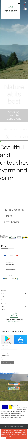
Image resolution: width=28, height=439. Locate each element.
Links (2, 306)
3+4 (2, 357)
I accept (3, 438)
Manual (3, 300)
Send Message (7, 363)
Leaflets (3, 303)
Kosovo (8, 215)
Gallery (3, 309)
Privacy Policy (7, 436)
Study (2, 296)
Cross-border (11, 222)
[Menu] (18, 3)
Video (2, 293)
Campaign (3, 290)
